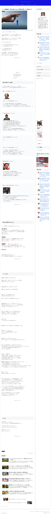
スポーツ (3, 451)
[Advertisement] (17, 64)
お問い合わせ (37, 511)
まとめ (15, 78)
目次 (16, 72)
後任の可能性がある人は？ (18, 75)
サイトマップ (48, 511)
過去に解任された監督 (17, 74)
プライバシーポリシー (43, 511)
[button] (49, 63)
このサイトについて (32, 511)
